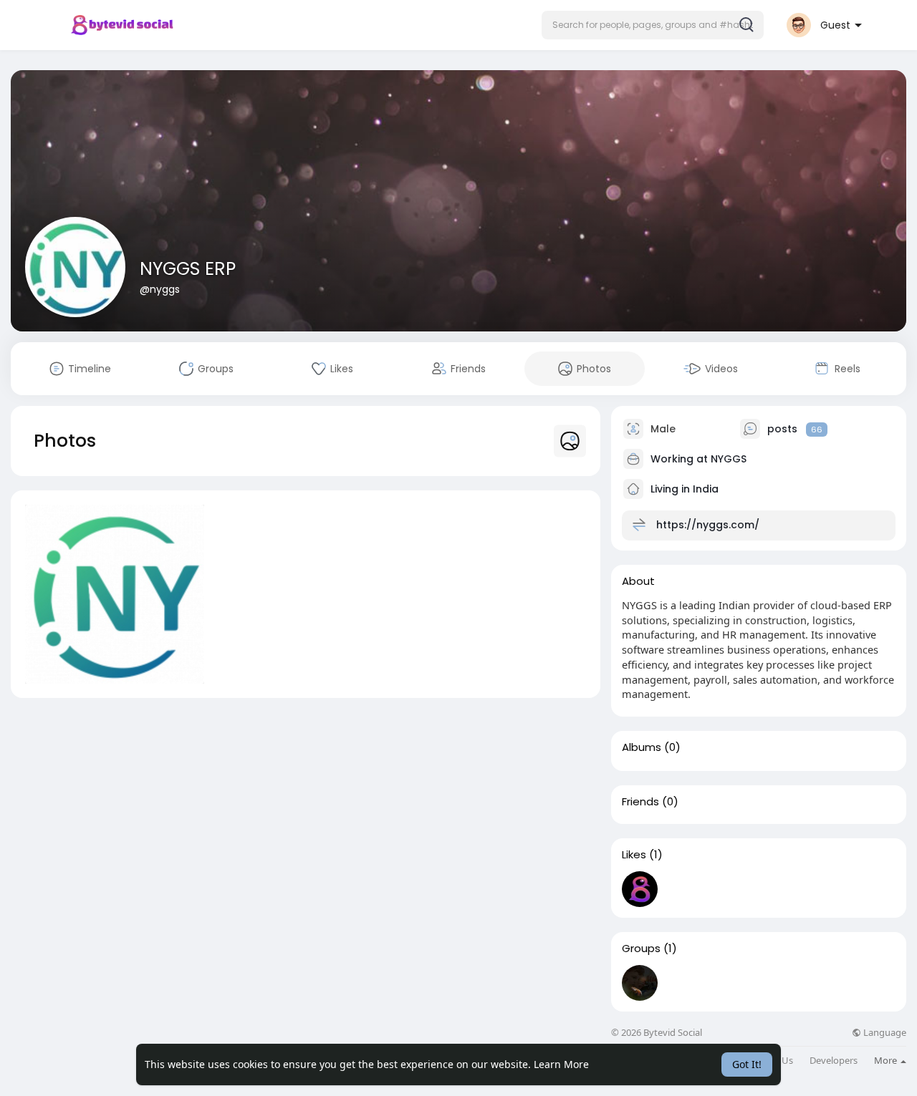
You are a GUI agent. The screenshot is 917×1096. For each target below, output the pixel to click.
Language (883, 1032)
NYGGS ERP (188, 268)
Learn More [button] (561, 1064)
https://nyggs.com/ (707, 525)
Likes (634, 854)
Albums (641, 747)
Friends (640, 802)
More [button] (886, 1060)
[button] (653, 25)
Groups (641, 948)
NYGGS (728, 459)
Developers (834, 1060)
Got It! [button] (747, 1064)
